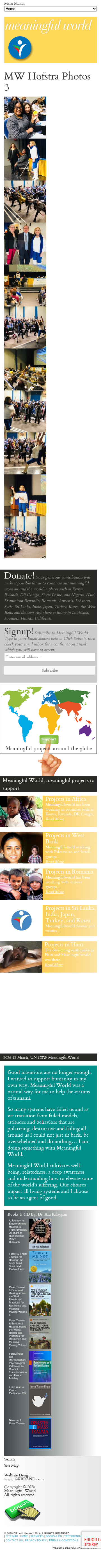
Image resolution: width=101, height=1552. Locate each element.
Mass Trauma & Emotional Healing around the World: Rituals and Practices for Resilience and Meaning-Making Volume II (18, 1301)
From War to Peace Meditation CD (17, 1390)
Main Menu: (14, 3)
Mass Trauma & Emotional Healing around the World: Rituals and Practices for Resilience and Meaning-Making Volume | (18, 1334)
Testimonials (74, 1536)
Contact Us (14, 1540)
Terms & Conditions (63, 1540)
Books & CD (54, 1536)
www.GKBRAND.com (24, 1479)
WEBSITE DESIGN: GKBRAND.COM (74, 1547)
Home (24, 1536)
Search (9, 1459)
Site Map (11, 1465)
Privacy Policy (36, 1540)
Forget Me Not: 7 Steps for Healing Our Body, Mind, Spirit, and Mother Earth (18, 1262)
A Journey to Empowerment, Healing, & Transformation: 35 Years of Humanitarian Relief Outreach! (18, 1231)
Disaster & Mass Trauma (17, 1422)
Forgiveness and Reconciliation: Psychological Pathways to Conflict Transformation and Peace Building (18, 1366)
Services (36, 1536)
